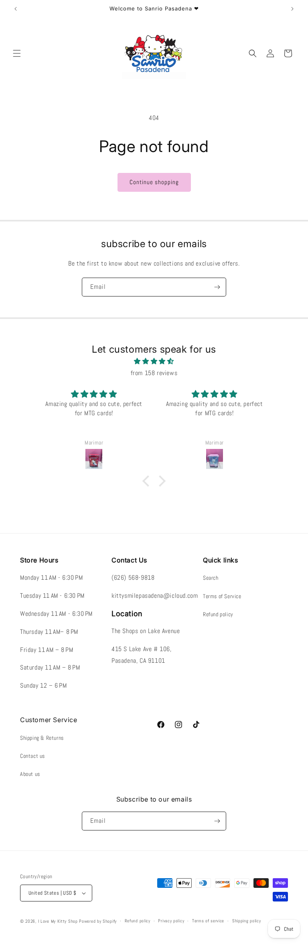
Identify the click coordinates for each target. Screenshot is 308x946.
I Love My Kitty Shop (58, 921)
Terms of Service (222, 596)
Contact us (32, 755)
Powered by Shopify (98, 921)
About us (30, 774)
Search (211, 577)
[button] (17, 53)
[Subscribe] (217, 287)
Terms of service (208, 921)
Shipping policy (246, 921)
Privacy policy (171, 921)
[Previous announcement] (15, 9)
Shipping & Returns (42, 737)
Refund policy (218, 614)
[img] (153, 361)
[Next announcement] (292, 9)
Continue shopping (154, 182)
